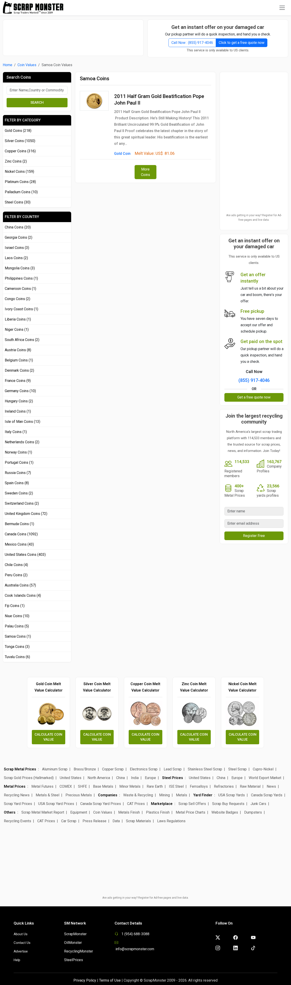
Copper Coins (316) (20, 151)
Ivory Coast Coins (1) (21, 309)
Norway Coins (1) (18, 452)
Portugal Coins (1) (19, 462)
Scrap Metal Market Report (42, 812)
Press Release (94, 821)
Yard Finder (202, 795)
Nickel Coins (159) (19, 171)
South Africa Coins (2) (22, 340)
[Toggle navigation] (282, 7)
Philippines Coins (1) (21, 278)
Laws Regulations (171, 821)
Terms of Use (110, 980)
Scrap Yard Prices (18, 804)
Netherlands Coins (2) (22, 442)
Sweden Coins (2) (19, 493)
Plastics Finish (158, 812)
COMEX (66, 786)
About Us (21, 934)
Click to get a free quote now (241, 42)
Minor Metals (129, 786)
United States (70, 778)
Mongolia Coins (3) (20, 268)
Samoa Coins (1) (18, 636)
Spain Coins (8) (17, 483)
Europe (150, 778)
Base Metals (103, 786)
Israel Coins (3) (17, 248)
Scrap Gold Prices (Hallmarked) (29, 778)
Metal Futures (42, 786)
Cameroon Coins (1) (20, 288)
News (271, 786)
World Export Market (265, 778)
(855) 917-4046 (254, 380)
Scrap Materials (138, 821)
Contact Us (22, 943)
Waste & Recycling (138, 795)
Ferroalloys (199, 786)
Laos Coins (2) (16, 258)
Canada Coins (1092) (21, 534)
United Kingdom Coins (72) (26, 513)
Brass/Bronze (85, 769)
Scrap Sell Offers (192, 804)
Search (37, 102)
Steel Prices (172, 778)
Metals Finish (129, 812)
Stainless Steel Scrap (205, 769)
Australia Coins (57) (20, 585)
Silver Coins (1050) (20, 141)
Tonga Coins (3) (17, 646)
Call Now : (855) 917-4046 (192, 42)
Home (7, 65)
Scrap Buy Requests (228, 804)
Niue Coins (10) (17, 616)
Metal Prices (14, 786)
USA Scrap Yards (231, 795)
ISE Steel (176, 786)
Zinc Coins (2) (16, 161)
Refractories (224, 786)
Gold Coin (122, 153)
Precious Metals (78, 795)
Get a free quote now (254, 397)
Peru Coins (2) (16, 575)
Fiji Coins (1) (15, 606)
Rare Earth (155, 786)
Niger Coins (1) (17, 329)
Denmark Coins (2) (19, 370)
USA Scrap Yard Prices (56, 804)
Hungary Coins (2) (19, 401)
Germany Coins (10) (20, 391)
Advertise (21, 951)
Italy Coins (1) (16, 432)
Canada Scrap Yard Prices (100, 804)
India (135, 778)
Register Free (254, 536)
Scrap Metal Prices (20, 769)
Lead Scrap (173, 769)
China (120, 778)
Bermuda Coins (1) (19, 524)
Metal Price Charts (190, 812)
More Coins (145, 172)
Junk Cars (258, 804)
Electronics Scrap (144, 769)
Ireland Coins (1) (18, 411)
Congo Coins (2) (17, 299)
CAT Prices (136, 804)
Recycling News (17, 795)
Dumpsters (253, 812)
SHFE (82, 786)
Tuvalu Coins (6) (17, 657)
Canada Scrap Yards (266, 795)
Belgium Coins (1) (19, 360)
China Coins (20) (18, 227)
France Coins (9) (18, 380)
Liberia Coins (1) (18, 319)
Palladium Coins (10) (21, 192)
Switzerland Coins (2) (22, 503)
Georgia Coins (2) (18, 237)
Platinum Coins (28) (20, 182)
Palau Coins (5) (17, 626)
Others (9, 812)
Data (116, 821)
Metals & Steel (47, 795)
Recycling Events (17, 821)
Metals (181, 795)
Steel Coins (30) (17, 202)
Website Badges (224, 812)
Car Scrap (68, 821)
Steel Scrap (237, 769)
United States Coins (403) (25, 554)
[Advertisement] (73, 35)
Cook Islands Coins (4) (23, 595)
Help (17, 960)
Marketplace (162, 804)
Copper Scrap (113, 769)
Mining (164, 795)
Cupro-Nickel (263, 769)
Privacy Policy (84, 980)
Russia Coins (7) (18, 473)
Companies (107, 795)
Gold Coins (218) (18, 130)
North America (99, 778)
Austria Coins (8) (18, 350)
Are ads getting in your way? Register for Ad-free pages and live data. (254, 217)
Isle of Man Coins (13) (22, 421)
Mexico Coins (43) (19, 544)
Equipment (78, 812)
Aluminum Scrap (55, 769)
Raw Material (250, 786)
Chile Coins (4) (16, 565)
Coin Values (27, 65)
